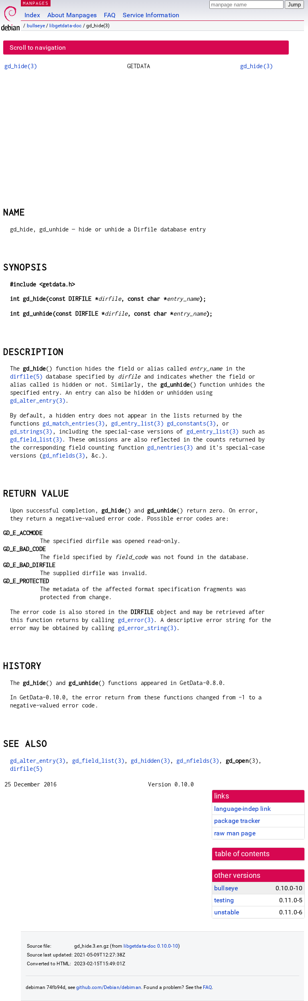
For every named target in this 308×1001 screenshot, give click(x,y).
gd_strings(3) (31, 431)
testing (224, 900)
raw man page (234, 833)
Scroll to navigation (38, 47)
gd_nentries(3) (170, 447)
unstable (226, 912)
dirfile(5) (26, 376)
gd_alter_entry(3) (38, 400)
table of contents (242, 854)
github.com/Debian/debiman (108, 987)
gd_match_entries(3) (74, 423)
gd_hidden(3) (150, 760)
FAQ (110, 15)
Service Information (151, 15)
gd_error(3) (136, 619)
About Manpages (72, 15)
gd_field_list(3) (36, 439)
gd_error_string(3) (147, 627)
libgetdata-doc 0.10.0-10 (151, 946)
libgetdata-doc (65, 25)
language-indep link (242, 809)
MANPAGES (36, 3)
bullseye (36, 25)
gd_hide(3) (20, 66)
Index (32, 15)
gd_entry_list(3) (137, 423)
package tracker (237, 821)
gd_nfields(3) (64, 455)
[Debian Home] (10, 16)
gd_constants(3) (191, 423)
